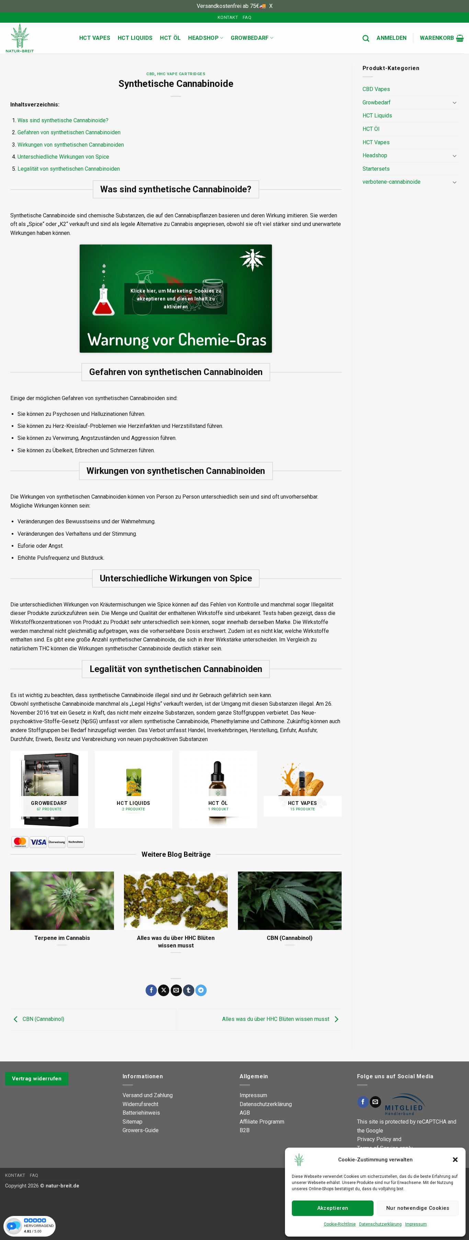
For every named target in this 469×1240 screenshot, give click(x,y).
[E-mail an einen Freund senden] (176, 990)
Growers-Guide (141, 1130)
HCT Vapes (94, 38)
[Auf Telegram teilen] (201, 990)
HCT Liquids (135, 38)
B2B (245, 1130)
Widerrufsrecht (140, 1104)
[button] (455, 1159)
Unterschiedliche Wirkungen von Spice (63, 156)
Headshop (203, 38)
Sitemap (132, 1121)
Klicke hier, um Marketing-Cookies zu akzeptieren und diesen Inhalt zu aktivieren (175, 298)
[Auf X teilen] (163, 990)
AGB (245, 1113)
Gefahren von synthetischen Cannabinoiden (69, 132)
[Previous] (10, 792)
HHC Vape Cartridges (181, 74)
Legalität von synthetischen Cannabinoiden (69, 169)
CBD (150, 74)
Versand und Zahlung (148, 1095)
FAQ (247, 17)
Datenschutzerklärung (380, 1224)
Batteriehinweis (141, 1113)
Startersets (376, 169)
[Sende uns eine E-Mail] (375, 1102)
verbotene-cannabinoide (392, 182)
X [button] (271, 6)
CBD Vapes (376, 89)
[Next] (341, 792)
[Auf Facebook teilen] (151, 990)
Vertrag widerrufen (36, 1079)
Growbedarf (249, 38)
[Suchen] (366, 38)
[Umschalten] (454, 102)
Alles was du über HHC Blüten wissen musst (176, 942)
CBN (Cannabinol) (289, 938)
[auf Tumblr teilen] (188, 990)
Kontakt (228, 17)
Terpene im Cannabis (62, 938)
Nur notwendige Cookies (417, 1208)
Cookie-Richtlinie (340, 1224)
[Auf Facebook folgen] (363, 1102)
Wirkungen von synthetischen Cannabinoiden (71, 144)
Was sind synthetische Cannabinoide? (63, 120)
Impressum (416, 1224)
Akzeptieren (332, 1208)
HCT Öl (170, 38)
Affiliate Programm (262, 1121)
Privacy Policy (374, 1139)
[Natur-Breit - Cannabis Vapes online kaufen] (37, 38)
